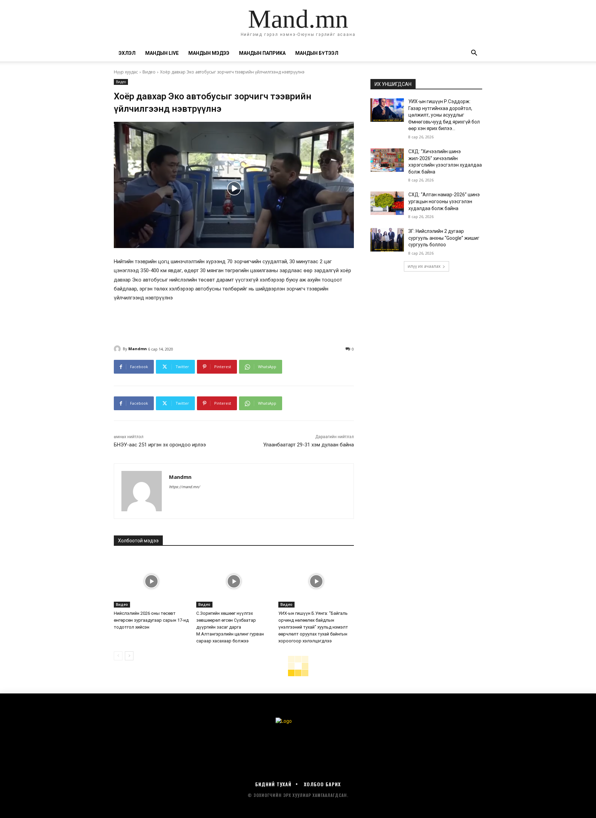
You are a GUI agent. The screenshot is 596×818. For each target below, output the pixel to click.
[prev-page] (118, 655)
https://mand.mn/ (184, 487)
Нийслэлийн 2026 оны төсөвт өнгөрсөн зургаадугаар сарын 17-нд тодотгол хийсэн (151, 620)
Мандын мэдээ (208, 53)
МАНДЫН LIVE (162, 53)
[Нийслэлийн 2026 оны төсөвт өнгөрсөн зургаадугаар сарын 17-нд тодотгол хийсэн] (151, 581)
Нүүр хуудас (126, 72)
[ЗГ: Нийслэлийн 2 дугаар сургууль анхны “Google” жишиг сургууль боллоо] (387, 240)
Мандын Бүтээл (316, 53)
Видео (149, 72)
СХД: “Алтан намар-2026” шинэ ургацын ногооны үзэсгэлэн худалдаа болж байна (444, 201)
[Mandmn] (118, 348)
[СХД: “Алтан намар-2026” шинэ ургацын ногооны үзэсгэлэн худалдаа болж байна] (387, 203)
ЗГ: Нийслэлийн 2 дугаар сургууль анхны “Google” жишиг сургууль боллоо (443, 237)
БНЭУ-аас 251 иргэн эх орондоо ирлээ (160, 445)
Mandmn (137, 348)
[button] (474, 53)
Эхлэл (127, 53)
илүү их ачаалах (424, 266)
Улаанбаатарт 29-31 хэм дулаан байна (308, 445)
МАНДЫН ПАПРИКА (262, 53)
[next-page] (129, 655)
